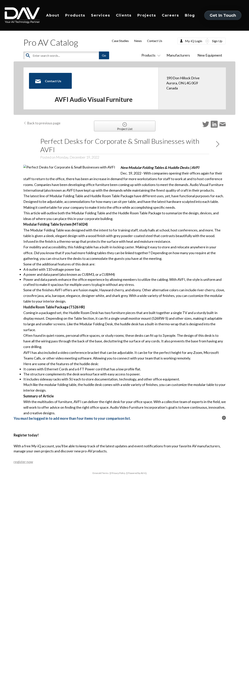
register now (23, 462)
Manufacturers (178, 55)
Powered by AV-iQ (137, 473)
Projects (146, 15)
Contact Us (154, 41)
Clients (124, 15)
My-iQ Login (193, 41)
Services (100, 15)
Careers (170, 15)
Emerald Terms (101, 473)
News (138, 41)
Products (75, 15)
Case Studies (120, 41)
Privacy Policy (118, 473)
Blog (190, 15)
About (52, 15)
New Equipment (209, 55)
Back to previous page (43, 123)
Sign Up (217, 41)
